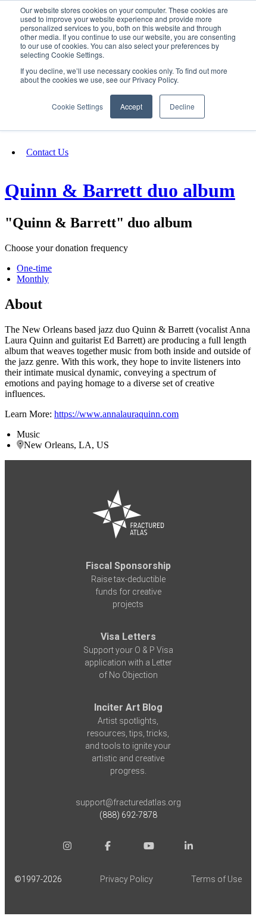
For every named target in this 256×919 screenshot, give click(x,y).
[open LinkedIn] (188, 847)
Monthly (33, 279)
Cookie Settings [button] (77, 106)
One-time (34, 268)
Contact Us (47, 152)
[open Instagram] (67, 847)
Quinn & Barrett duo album (120, 190)
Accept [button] (131, 106)
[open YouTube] (148, 847)
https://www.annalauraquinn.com (116, 414)
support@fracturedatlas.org (128, 802)
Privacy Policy (126, 879)
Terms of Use (216, 879)
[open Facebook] (108, 847)
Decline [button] (182, 106)
